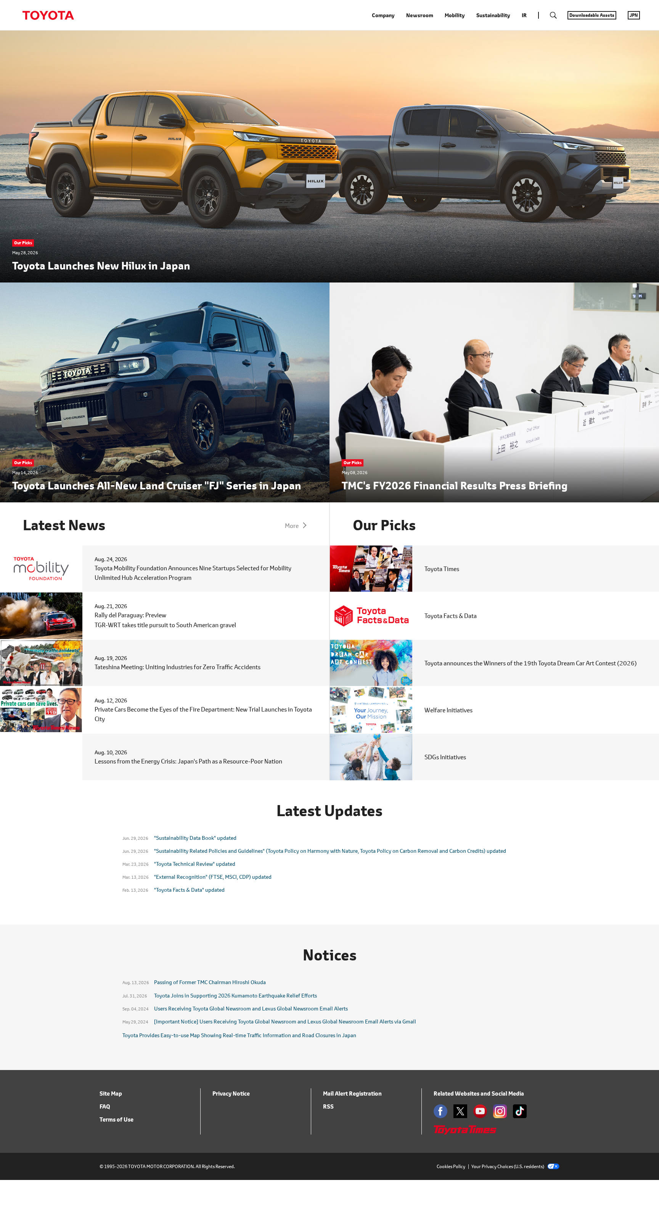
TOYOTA (48, 15)
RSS (328, 1106)
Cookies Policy (451, 1166)
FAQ (105, 1106)
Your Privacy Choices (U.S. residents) (507, 1166)
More (292, 525)
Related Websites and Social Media (479, 1093)
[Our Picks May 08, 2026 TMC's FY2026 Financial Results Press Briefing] (494, 497)
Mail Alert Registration (352, 1093)
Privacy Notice (231, 1093)
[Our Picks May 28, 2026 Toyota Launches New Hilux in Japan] (329, 277)
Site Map (111, 1093)
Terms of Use (116, 1119)
